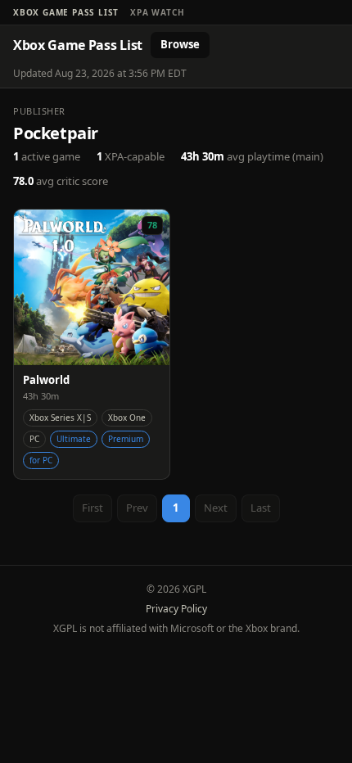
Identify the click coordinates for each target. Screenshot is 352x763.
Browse (180, 44)
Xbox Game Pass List (66, 12)
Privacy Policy (176, 609)
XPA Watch (157, 12)
